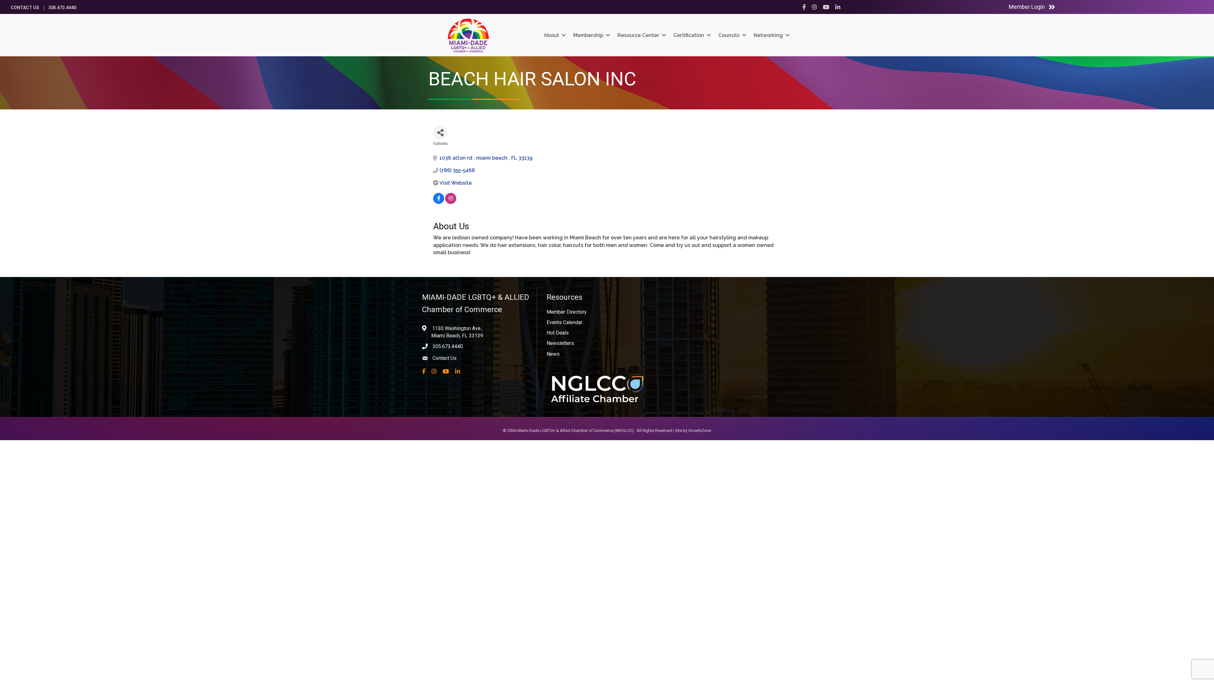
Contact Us (25, 7)
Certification (688, 35)
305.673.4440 (62, 7)
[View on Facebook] (438, 202)
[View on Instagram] (450, 202)
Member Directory (567, 312)
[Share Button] (440, 132)
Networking (768, 35)
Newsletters (560, 343)
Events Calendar (564, 322)
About (551, 35)
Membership (588, 35)
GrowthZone (699, 430)
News (553, 354)
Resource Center (638, 35)
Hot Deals (558, 333)
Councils (728, 35)
